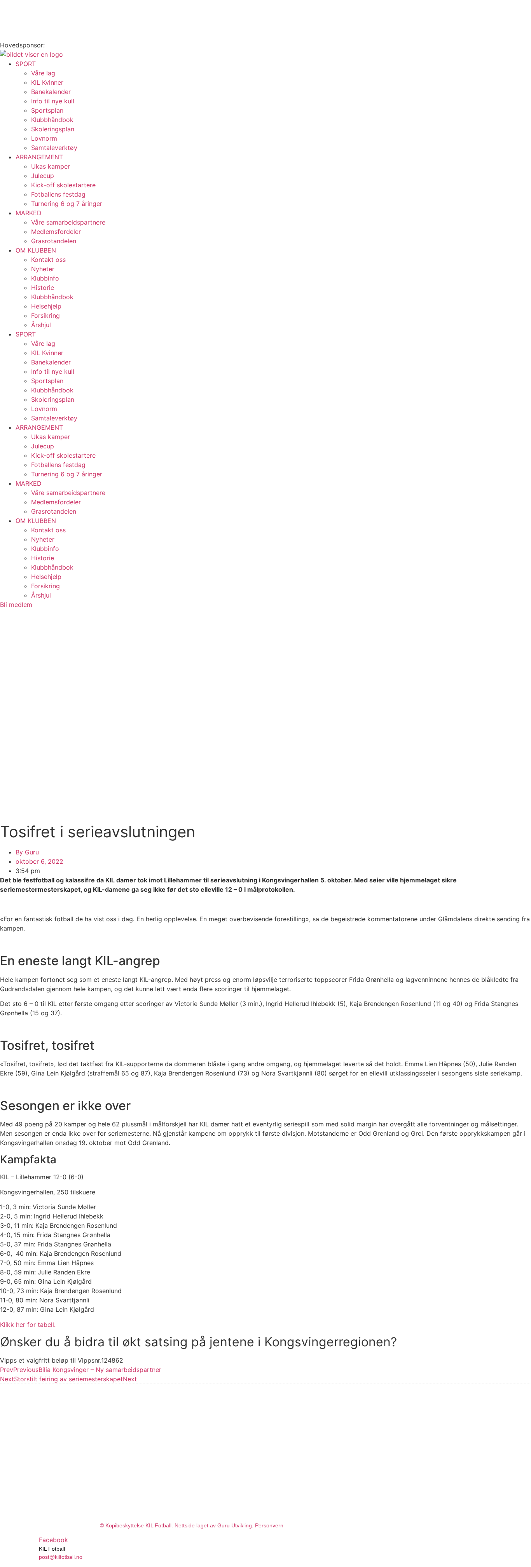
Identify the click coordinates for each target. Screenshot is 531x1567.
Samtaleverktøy (54, 148)
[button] (61, 1360)
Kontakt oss (48, 259)
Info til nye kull (52, 101)
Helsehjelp (46, 306)
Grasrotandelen (53, 241)
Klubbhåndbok (52, 120)
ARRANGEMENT (39, 157)
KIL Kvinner (47, 82)
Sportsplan (47, 110)
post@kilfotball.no (60, 1557)
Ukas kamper (50, 166)
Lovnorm (44, 138)
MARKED (29, 213)
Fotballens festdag (58, 194)
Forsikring (45, 315)
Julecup (42, 176)
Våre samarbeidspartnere (68, 222)
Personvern (269, 1525)
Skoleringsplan (52, 129)
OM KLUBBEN (36, 250)
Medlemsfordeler (56, 231)
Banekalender (51, 92)
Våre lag (43, 73)
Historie (42, 287)
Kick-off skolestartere (63, 185)
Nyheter (42, 269)
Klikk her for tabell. (28, 1324)
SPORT (26, 64)
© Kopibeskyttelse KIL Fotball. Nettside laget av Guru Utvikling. (177, 1525)
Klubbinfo (45, 278)
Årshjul (41, 325)
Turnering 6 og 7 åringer (66, 203)
